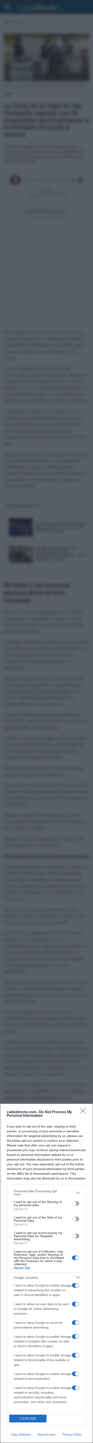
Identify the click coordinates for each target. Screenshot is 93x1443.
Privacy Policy (72, 1434)
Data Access (46, 1434)
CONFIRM (28, 1418)
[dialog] (46, 1273)
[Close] (84, 1112)
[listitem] (46, 1193)
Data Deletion (21, 1434)
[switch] (75, 1203)
